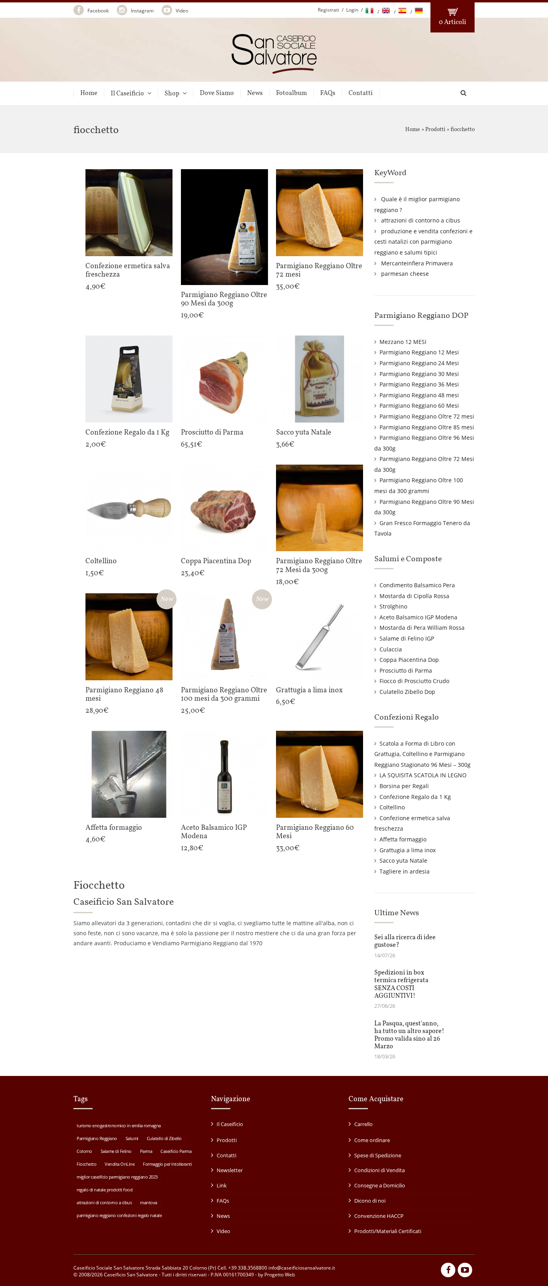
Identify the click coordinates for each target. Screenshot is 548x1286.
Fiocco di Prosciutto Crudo (414, 681)
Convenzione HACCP (379, 1215)
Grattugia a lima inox (408, 850)
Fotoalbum (291, 93)
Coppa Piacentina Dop (409, 659)
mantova (148, 1202)
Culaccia (391, 649)
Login (352, 9)
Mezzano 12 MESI (403, 342)
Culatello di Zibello (164, 1138)
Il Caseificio (127, 93)
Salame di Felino (116, 1151)
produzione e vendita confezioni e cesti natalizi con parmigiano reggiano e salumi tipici (423, 241)
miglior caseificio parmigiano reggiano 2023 (117, 1177)
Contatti (361, 93)
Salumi (132, 1138)
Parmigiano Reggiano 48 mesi (419, 395)
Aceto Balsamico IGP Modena (418, 617)
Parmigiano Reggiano (97, 1138)
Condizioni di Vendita (379, 1170)
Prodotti (435, 129)
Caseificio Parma (175, 1151)
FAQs (327, 93)
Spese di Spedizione (377, 1155)
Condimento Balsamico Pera (417, 585)
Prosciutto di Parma (406, 670)
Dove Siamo (217, 93)
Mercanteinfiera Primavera (417, 263)
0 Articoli (452, 22)
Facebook (97, 10)
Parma (146, 1151)
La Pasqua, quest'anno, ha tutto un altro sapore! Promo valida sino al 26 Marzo (409, 1035)
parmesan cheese (405, 273)
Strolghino (393, 606)
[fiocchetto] (274, 70)
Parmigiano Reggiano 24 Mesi (419, 363)
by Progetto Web (276, 1274)
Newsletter (230, 1170)
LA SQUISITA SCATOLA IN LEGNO (423, 775)
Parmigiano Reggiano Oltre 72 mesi (427, 416)
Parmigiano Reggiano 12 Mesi (419, 352)
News (255, 93)
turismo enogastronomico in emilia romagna (119, 1125)
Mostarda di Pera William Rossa (422, 627)
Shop (171, 93)
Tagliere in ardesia (405, 871)
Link (222, 1185)
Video (181, 10)
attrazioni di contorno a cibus (420, 220)
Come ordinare (372, 1140)
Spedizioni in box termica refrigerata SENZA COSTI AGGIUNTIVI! (401, 985)
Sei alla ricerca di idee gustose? (405, 941)
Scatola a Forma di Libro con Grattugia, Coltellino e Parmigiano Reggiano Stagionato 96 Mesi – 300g (422, 754)
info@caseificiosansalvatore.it (301, 1267)
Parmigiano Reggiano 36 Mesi (419, 384)
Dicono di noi (370, 1200)
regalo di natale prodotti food (104, 1190)
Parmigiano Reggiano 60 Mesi (419, 405)
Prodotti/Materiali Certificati (387, 1231)
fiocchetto (463, 129)
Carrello (363, 1124)
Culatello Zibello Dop (407, 692)
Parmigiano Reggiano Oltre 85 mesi (427, 427)
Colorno (84, 1151)
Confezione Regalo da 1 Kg (415, 797)
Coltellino (392, 807)
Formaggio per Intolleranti (167, 1164)
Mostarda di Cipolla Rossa (414, 596)
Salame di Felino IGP (407, 638)
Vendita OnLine (119, 1164)
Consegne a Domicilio (379, 1185)
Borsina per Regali (404, 786)
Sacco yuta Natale (403, 860)
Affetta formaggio (403, 839)
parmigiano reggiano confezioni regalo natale (119, 1215)
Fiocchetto (86, 1164)
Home (88, 93)
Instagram (142, 10)
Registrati (328, 9)
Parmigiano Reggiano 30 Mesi (419, 374)
